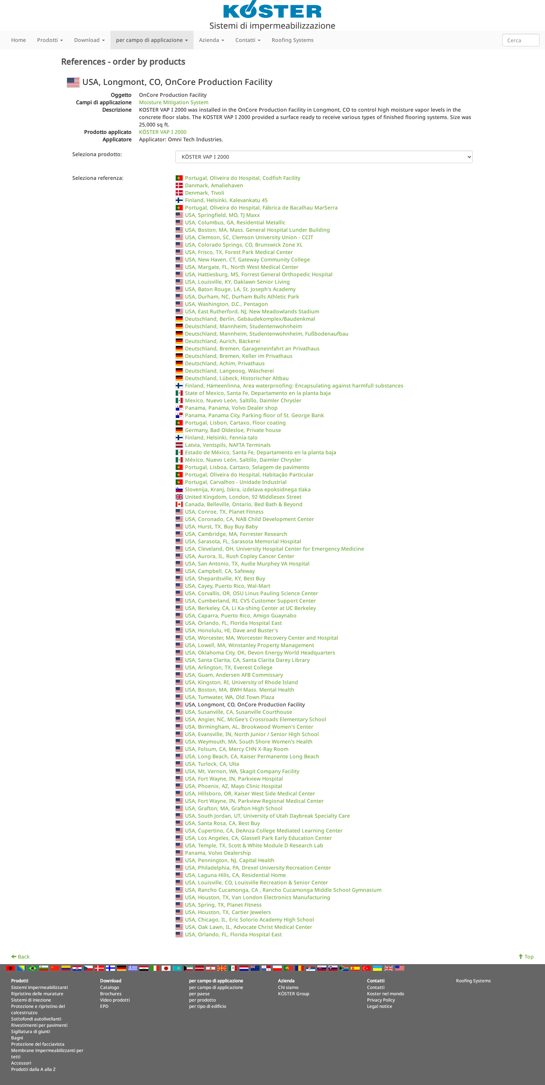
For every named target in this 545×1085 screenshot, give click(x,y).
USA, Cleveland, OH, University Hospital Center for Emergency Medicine (274, 548)
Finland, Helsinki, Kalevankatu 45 (226, 200)
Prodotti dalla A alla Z (33, 1069)
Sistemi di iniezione (31, 1000)
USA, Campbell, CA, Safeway (220, 570)
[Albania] (11, 967)
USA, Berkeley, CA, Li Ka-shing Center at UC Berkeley (250, 607)
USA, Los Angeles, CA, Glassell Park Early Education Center (258, 837)
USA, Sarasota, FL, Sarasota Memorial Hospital (243, 541)
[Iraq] (144, 967)
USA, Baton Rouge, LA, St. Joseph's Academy (240, 289)
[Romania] (300, 967)
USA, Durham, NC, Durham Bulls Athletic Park (242, 296)
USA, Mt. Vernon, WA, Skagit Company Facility (242, 771)
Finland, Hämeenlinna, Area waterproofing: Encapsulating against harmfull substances (294, 385)
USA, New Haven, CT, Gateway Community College (247, 259)
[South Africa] (344, 967)
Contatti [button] (246, 39)
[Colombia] (66, 967)
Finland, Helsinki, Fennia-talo (221, 437)
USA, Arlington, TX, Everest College (228, 667)
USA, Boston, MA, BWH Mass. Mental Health (239, 689)
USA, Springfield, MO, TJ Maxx (222, 214)
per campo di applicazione (216, 987)
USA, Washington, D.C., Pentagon (226, 303)
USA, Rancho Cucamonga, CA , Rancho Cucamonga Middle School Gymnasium (283, 889)
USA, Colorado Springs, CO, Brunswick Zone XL (244, 244)
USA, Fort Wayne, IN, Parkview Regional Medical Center (254, 800)
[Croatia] (77, 967)
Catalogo (109, 987)
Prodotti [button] (48, 39)
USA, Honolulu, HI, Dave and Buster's (231, 630)
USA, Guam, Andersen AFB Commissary (234, 674)
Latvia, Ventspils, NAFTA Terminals (228, 444)
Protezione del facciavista (38, 1044)
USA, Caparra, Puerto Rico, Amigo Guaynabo (241, 615)
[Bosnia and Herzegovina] (22, 967)
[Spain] (355, 967)
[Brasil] (33, 967)
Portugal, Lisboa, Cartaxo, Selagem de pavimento (247, 467)
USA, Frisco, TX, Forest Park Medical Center (239, 251)
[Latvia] (200, 967)
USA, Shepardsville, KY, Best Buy (225, 578)
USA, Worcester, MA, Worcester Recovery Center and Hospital (261, 637)
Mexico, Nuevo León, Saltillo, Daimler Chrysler (243, 400)
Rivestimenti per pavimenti (39, 1025)
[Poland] (278, 967)
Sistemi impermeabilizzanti (39, 987)
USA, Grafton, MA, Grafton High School (234, 808)
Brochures (111, 993)
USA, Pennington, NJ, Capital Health (229, 860)
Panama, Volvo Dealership (218, 852)
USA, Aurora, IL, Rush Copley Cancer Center (239, 556)
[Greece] (133, 967)
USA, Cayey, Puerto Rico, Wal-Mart (227, 585)
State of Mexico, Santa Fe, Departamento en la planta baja (258, 392)
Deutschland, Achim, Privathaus (225, 363)
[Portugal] (289, 967)
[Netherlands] (244, 967)
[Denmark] (100, 967)
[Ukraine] (378, 967)
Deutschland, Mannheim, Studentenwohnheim (243, 326)
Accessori (21, 1063)
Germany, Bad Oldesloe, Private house (233, 429)
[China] (55, 967)
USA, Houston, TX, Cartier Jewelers (228, 912)
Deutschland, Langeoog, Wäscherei (229, 370)
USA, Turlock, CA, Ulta (212, 763)
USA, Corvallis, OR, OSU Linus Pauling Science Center (251, 593)
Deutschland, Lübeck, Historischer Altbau (237, 378)
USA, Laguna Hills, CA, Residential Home (235, 874)
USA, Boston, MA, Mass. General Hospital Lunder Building (257, 229)
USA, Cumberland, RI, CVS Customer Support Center (250, 600)
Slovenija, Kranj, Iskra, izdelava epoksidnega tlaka (248, 489)
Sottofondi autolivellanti (36, 1019)
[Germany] (122, 967)
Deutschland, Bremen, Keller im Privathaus (239, 355)
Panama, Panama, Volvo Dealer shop (231, 407)
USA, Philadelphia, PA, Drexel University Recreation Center (258, 867)
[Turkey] (367, 967)
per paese (199, 993)
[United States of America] (400, 967)
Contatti (375, 987)
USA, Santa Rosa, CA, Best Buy (222, 823)
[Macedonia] (222, 967)
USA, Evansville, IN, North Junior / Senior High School (252, 734)
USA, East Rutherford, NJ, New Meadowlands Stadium (252, 311)
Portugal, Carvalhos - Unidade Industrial (236, 481)
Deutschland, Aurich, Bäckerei (222, 340)
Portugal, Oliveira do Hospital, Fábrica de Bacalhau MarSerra (261, 207)
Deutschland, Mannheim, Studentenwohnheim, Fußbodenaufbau (267, 333)
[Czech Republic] (89, 967)
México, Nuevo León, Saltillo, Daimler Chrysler (243, 459)
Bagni (17, 1038)
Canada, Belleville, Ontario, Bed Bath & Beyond (244, 504)
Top (528, 956)
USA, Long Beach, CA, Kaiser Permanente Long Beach (252, 756)
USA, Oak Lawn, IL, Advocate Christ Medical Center (248, 926)
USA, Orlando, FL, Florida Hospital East (233, 622)
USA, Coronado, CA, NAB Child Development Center (249, 518)
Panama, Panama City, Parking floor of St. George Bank (254, 415)
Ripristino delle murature (37, 993)
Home (18, 39)
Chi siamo (288, 987)
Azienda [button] (210, 39)
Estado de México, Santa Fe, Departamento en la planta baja (260, 452)
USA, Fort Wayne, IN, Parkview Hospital (234, 778)
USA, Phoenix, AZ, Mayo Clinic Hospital (233, 785)
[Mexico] (233, 967)
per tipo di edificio (207, 1006)
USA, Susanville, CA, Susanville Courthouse (238, 711)
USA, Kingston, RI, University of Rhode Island (241, 682)
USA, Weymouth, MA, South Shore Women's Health (249, 741)
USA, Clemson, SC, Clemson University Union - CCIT (249, 237)
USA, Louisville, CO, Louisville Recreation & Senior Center (256, 882)
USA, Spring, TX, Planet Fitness (223, 904)
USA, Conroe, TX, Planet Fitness (224, 511)
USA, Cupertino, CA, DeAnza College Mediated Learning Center (264, 830)
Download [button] (87, 39)
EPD (104, 1006)
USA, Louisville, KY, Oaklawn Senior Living (237, 281)
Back (23, 956)
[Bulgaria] (44, 967)
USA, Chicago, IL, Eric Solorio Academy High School (249, 919)
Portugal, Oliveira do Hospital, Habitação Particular (249, 474)
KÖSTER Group (293, 993)
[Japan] (166, 967)
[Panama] (266, 967)
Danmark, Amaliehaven (214, 185)
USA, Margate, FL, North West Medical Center (241, 266)
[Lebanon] (211, 967)
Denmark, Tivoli (204, 192)
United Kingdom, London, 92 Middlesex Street (243, 496)
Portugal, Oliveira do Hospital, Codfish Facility (242, 177)
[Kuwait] (189, 967)
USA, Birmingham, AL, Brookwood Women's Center (249, 726)
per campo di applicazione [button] (150, 39)
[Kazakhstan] (178, 967)
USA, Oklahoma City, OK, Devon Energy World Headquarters (260, 652)
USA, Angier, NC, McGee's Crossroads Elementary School (255, 719)
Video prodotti (115, 1000)
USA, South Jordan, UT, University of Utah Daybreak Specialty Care (267, 815)
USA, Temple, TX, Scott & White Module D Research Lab (254, 845)
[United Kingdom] (389, 967)
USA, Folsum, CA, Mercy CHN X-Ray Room (236, 748)
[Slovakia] (322, 967)
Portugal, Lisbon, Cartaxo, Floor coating (235, 422)
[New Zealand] (255, 967)
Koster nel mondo (385, 993)
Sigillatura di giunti (30, 1031)
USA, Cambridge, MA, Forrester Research (236, 533)
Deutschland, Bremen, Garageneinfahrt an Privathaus (252, 348)
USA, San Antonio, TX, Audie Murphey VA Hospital (247, 563)
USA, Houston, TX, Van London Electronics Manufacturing (257, 897)
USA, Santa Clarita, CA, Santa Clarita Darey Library (247, 659)
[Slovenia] (333, 967)
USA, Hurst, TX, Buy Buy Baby (221, 526)
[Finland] (111, 967)
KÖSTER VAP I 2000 (162, 131)
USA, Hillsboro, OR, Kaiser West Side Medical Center (250, 793)
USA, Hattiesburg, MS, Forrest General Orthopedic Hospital (259, 274)
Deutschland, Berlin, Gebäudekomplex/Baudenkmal (250, 318)
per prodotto (202, 1000)
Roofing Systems (293, 39)
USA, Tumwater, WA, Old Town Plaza (229, 696)
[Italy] (155, 967)
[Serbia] (311, 967)
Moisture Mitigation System (173, 102)
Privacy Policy (381, 1000)
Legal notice (379, 1006)
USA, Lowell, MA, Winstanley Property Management (249, 645)
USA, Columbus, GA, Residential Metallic (235, 222)
